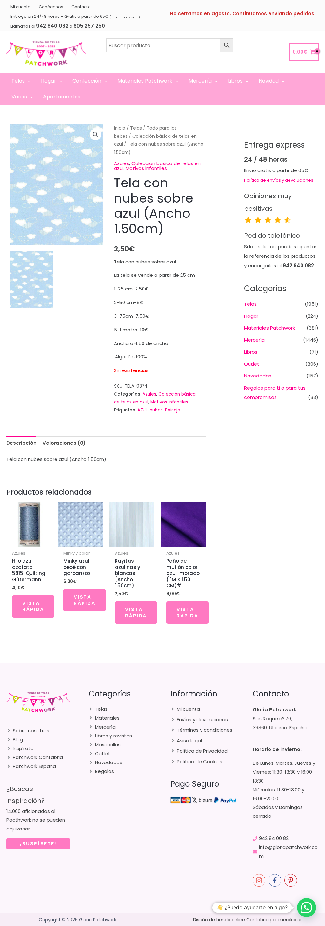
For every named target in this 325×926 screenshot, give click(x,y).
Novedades (257, 375)
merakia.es (290, 919)
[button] (28, 81)
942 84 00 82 (274, 838)
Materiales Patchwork (269, 327)
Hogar (251, 316)
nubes (156, 410)
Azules (121, 163)
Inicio (119, 128)
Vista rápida (33, 606)
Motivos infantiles (146, 168)
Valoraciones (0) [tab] (64, 443)
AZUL (142, 410)
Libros (250, 352)
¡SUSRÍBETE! (38, 843)
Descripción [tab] (21, 443)
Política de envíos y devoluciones (278, 180)
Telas (136, 128)
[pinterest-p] (291, 880)
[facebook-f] (276, 880)
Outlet (251, 364)
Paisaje (172, 410)
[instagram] (260, 880)
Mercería (254, 339)
